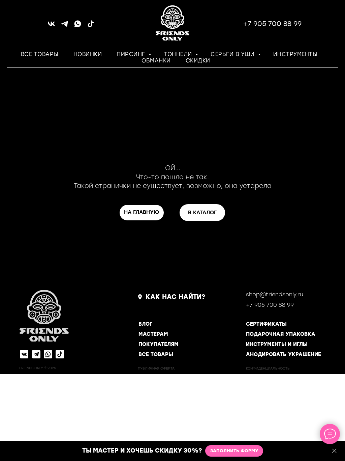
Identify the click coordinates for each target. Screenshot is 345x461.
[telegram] (64, 26)
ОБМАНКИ (156, 60)
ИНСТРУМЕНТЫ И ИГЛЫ (277, 344)
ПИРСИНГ (132, 54)
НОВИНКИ (87, 54)
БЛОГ (145, 324)
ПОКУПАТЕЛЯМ (158, 344)
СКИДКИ (198, 60)
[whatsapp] (77, 26)
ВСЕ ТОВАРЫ (40, 54)
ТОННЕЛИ (179, 54)
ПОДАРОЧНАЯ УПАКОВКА (280, 334)
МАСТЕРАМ (153, 334)
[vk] (51, 26)
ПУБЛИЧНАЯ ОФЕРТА (156, 368)
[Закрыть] (334, 451)
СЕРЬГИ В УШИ (233, 54)
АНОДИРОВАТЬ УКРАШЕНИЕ (283, 354)
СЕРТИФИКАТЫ (266, 324)
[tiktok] (91, 26)
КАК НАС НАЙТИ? (175, 297)
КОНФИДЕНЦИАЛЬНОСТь (268, 368)
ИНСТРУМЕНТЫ (295, 54)
